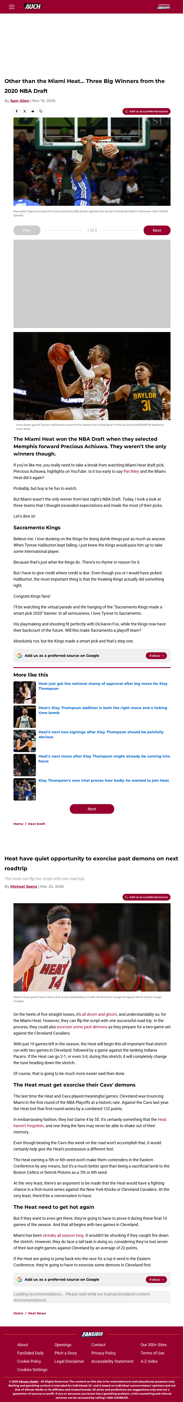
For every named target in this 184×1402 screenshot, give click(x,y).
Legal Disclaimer (69, 1361)
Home (18, 824)
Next (157, 230)
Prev (27, 230)
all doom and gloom (99, 1014)
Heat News (37, 1313)
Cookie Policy (29, 1361)
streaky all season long (63, 1235)
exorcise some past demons (82, 1026)
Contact (98, 1344)
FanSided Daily (30, 1353)
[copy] (41, 111)
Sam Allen (19, 101)
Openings (63, 1344)
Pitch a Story (66, 1353)
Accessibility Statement (112, 1361)
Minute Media (28, 1381)
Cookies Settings (32, 1369)
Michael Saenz (23, 886)
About (22, 1344)
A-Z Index (149, 1361)
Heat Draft (36, 824)
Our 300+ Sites (154, 1344)
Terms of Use (152, 1353)
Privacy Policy (103, 1353)
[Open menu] (11, 6)
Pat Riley (131, 471)
